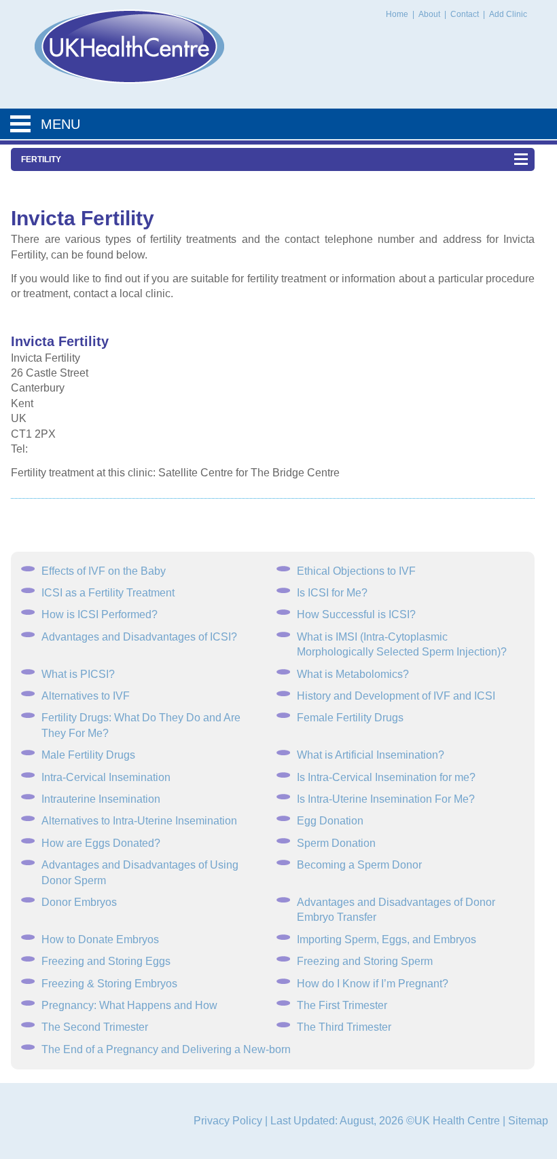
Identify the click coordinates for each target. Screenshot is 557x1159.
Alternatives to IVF (85, 696)
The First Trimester (342, 1005)
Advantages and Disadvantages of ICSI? (139, 637)
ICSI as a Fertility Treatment (108, 592)
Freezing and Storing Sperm (365, 961)
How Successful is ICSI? (356, 614)
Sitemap (528, 1120)
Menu (60, 124)
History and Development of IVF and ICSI (396, 696)
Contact (465, 14)
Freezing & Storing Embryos (109, 983)
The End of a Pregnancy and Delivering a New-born (166, 1049)
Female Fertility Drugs (350, 717)
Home (397, 14)
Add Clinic (508, 14)
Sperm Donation (336, 843)
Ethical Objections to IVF (356, 571)
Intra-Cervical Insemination (105, 777)
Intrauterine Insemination (100, 799)
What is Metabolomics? (353, 674)
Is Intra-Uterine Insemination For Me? (386, 799)
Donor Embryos (79, 902)
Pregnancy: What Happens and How (129, 1005)
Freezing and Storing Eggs (105, 961)
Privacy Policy (228, 1120)
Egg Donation (330, 820)
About (430, 14)
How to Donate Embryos (100, 939)
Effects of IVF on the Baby (103, 571)
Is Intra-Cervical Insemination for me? (386, 777)
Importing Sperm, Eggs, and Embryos (386, 939)
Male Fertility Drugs (88, 755)
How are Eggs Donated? (100, 843)
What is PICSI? (78, 674)
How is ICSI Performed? (99, 614)
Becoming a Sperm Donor (359, 865)
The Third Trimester (344, 1027)
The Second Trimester (94, 1027)
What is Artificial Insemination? (370, 755)
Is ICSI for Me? (332, 592)
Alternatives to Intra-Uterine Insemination (139, 820)
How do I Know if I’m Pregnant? (372, 983)
